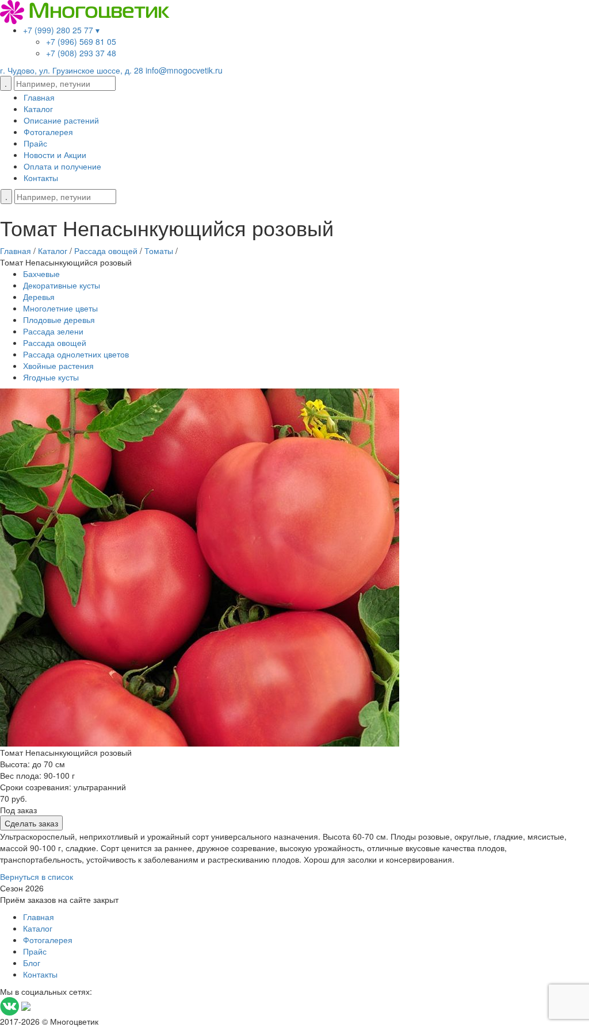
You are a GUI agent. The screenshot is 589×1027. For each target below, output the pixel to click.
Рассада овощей (54, 342)
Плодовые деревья (59, 319)
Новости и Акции (55, 154)
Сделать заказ (31, 823)
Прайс (35, 143)
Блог (31, 962)
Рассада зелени (53, 331)
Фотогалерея (48, 131)
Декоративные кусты (61, 285)
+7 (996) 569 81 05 (81, 41)
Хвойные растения (58, 365)
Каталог (38, 108)
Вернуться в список (36, 876)
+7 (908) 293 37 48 (81, 53)
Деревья (39, 296)
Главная (39, 97)
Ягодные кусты (51, 377)
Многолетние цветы (60, 308)
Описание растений (61, 120)
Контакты (41, 177)
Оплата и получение (62, 166)
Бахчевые (41, 273)
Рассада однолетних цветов (76, 354)
